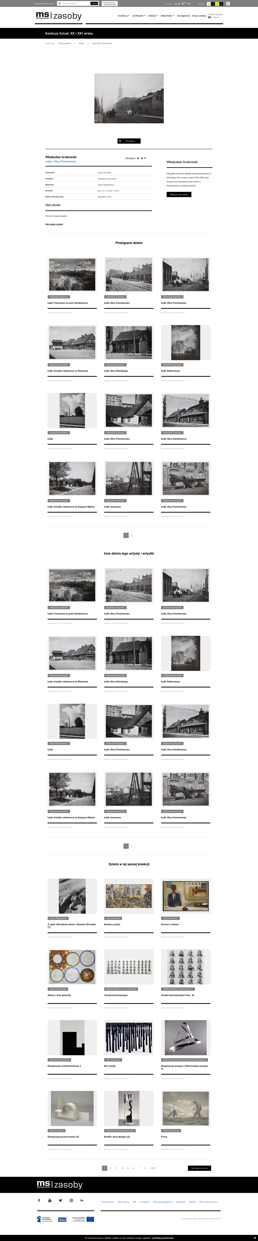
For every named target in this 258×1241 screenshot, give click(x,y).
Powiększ (130, 141)
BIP (134, 1202)
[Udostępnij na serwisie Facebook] (145, 158)
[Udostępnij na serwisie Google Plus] (138, 158)
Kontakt (192, 1202)
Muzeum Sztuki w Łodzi (44, 3)
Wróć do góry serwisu (209, 1202)
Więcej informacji (179, 194)
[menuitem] (124, 15)
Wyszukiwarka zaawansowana (109, 3)
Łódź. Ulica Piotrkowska (102, 43)
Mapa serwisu (123, 1202)
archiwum (137, 15)
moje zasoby (199, 15)
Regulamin (180, 1202)
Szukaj (94, 3)
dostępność (183, 15)
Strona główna (64, 43)
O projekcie (144, 1202)
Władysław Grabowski (61, 157)
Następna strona (200, 1168)
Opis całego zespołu (54, 224)
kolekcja (123, 15)
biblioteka (166, 15)
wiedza (152, 15)
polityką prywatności (162, 1238)
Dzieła (82, 43)
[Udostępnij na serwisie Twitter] (142, 158)
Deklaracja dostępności (163, 1202)
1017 (153, 1168)
